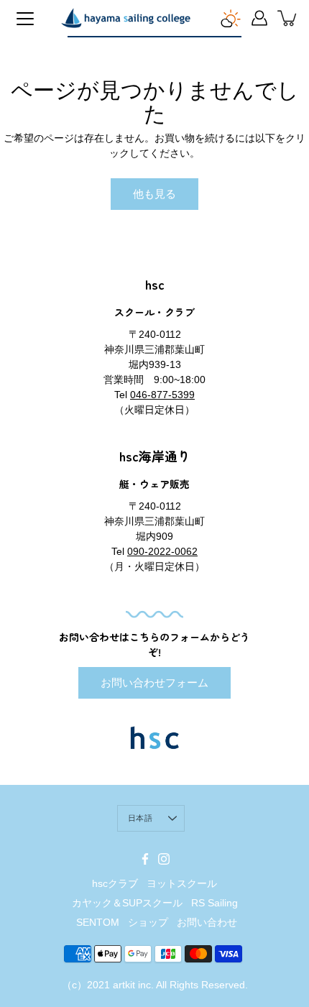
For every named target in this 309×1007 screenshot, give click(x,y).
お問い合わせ (207, 922)
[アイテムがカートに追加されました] (288, 17)
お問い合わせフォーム (154, 682)
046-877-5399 (162, 394)
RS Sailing (214, 903)
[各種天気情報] (230, 17)
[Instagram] (164, 859)
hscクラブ (115, 883)
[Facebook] (145, 859)
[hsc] (125, 18)
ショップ (148, 922)
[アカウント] (259, 17)
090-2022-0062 (162, 551)
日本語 (140, 818)
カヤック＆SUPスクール (127, 903)
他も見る (154, 194)
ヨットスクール (182, 883)
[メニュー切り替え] (25, 19)
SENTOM (97, 922)
